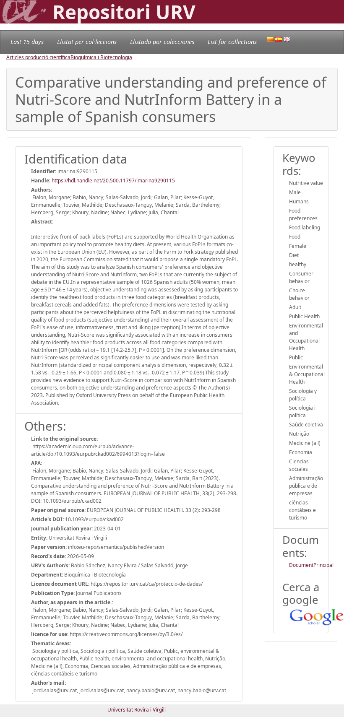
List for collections (232, 42)
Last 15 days (27, 42)
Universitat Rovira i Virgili (136, 709)
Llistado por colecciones (162, 42)
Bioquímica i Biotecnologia (101, 57)
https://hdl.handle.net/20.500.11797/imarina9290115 (113, 180)
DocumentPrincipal (311, 565)
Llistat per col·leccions (87, 42)
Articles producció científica (38, 57)
